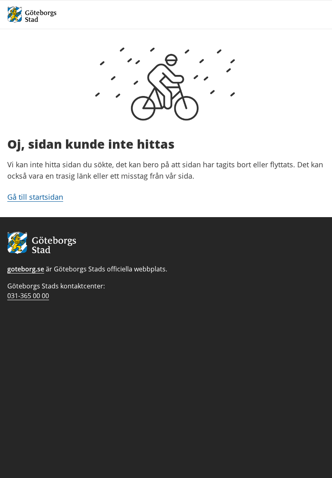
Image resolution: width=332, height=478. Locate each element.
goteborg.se (25, 269)
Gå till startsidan (35, 197)
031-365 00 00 (28, 295)
